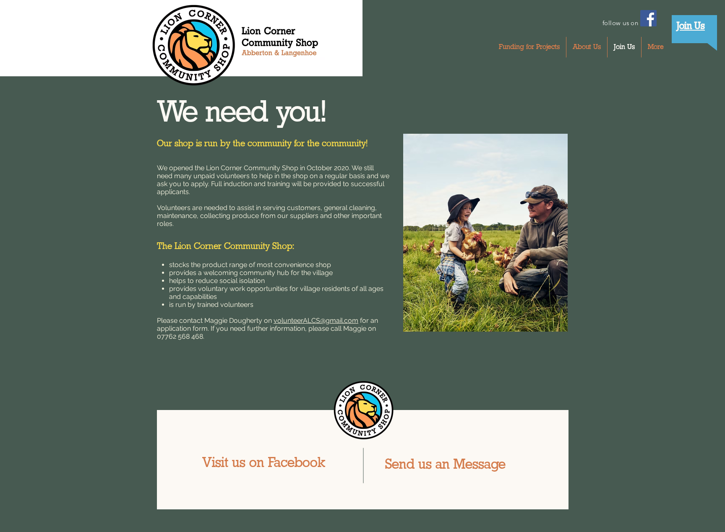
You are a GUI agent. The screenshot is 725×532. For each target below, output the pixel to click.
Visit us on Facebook (263, 463)
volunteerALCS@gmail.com (316, 320)
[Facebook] (648, 18)
